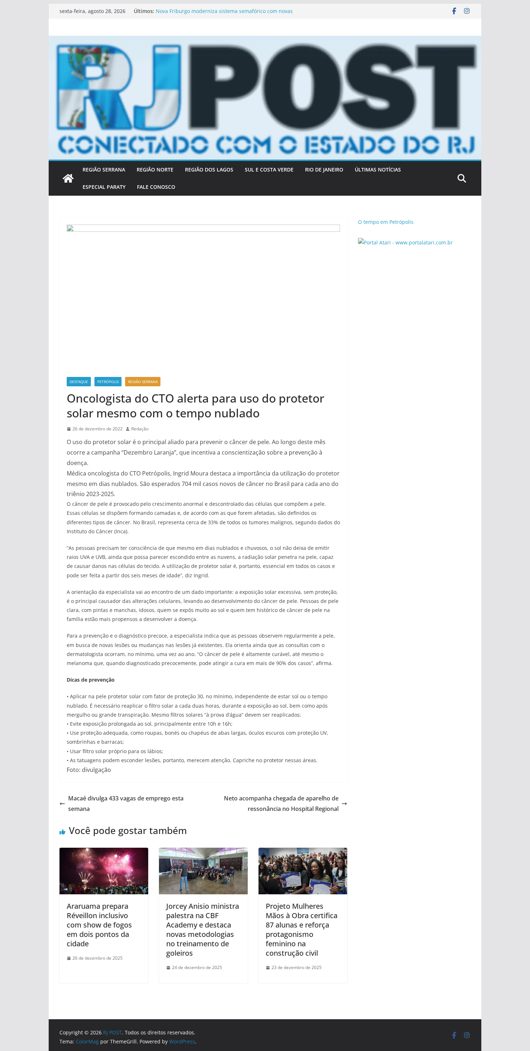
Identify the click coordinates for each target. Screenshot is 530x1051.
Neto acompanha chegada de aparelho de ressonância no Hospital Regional (281, 803)
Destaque (79, 381)
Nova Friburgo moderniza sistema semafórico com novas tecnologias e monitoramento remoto (224, 15)
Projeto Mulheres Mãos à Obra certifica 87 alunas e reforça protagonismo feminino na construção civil (301, 929)
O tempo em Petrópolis (386, 221)
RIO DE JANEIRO (324, 169)
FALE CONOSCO (156, 186)
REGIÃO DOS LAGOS (209, 169)
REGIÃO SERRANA (104, 169)
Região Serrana (143, 381)
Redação (140, 429)
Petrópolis (108, 381)
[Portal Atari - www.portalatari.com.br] (405, 242)
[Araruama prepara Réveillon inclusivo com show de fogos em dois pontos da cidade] (103, 853)
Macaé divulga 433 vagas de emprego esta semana (126, 803)
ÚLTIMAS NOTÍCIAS (378, 169)
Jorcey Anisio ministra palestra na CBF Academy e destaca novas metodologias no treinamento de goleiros (202, 929)
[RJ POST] (68, 178)
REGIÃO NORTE (155, 169)
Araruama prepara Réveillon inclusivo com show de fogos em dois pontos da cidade (99, 924)
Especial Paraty (104, 186)
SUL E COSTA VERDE (269, 169)
